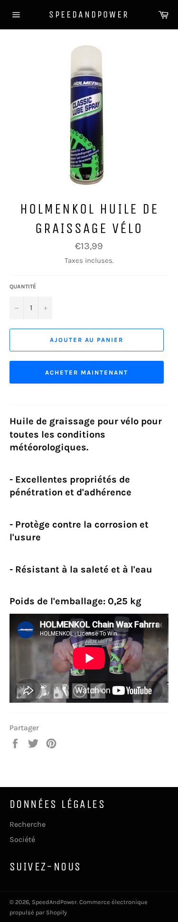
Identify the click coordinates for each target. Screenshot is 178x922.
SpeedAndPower (89, 14)
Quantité (22, 286)
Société (22, 839)
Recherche (27, 824)
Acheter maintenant (86, 372)
